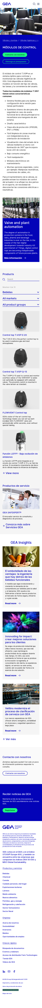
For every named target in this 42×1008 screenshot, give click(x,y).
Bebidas (6, 873)
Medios (6, 933)
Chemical (6, 877)
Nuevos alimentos (10, 897)
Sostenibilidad (8, 926)
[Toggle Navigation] (38, 4)
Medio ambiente (9, 894)
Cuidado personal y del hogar (15, 884)
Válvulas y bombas (10, 40)
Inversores (7, 930)
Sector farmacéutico (11, 908)
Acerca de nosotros (11, 923)
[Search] (34, 4)
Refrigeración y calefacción (14, 904)
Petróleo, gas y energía (12, 901)
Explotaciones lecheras (12, 887)
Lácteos (6, 891)
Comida (6, 880)
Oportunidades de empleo (13, 936)
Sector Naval (8, 911)
